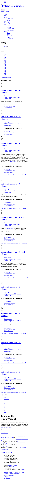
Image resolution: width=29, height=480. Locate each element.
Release (19, 97)
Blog (5, 15)
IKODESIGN (9, 228)
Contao (12, 466)
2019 (5, 64)
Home (5, 46)
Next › (5, 410)
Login (8, 20)
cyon (13, 468)
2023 (5, 58)
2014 (5, 71)
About (5, 31)
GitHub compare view (9, 106)
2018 (5, 65)
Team (8, 33)
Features (6, 14)
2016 (5, 68)
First (5, 397)
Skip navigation (5, 11)
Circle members (12, 161)
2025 (5, 55)
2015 (5, 70)
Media (8, 34)
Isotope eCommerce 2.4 (10, 97)
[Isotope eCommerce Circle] (5, 429)
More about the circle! (6, 427)
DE (5, 2)
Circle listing (10, 18)
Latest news (4, 433)
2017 (5, 67)
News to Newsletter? (6, 77)
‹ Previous (6, 399)
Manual (9, 27)
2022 (5, 60)
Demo (8, 25)
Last (5, 412)
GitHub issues (7, 104)
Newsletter (10, 35)
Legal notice (10, 38)
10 (4, 409)
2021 (5, 61)
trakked (24, 469)
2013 (5, 73)
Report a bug (10, 28)
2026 (5, 54)
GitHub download (8, 107)
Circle (5, 17)
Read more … (13, 175)
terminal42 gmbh (12, 465)
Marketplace (7, 21)
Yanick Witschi (8, 95)
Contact (9, 37)
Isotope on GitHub (7, 452)
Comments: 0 (7, 98)
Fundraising (7, 23)
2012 (5, 74)
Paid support (10, 30)
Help (5, 24)
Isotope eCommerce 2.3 (10, 294)
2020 (5, 63)
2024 (5, 57)
